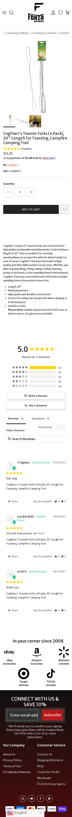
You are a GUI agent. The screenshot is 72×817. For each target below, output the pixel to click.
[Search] (13, 12)
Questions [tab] (38, 418)
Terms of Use (12, 766)
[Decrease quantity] (8, 192)
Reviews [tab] (13, 418)
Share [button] (14, 501)
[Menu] (4, 12)
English (20, 813)
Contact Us (44, 754)
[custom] (22, 798)
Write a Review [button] (37, 396)
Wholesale (44, 778)
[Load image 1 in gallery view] (36, 77)
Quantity (8, 183)
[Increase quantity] (31, 192)
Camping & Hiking (16, 33)
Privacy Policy (12, 760)
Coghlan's (12, 164)
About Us (9, 754)
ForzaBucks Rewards (16, 772)
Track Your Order (48, 772)
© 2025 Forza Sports (51, 784)
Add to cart (31, 209)
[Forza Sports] (36, 12)
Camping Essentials (44, 33)
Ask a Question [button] (38, 405)
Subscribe (52, 715)
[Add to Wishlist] (65, 209)
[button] (36, 158)
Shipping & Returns (50, 760)
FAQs (40, 766)
